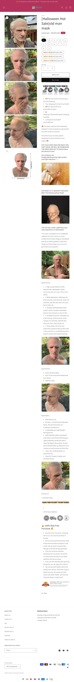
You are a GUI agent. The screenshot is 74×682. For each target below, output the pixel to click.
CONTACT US (8, 619)
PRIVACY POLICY (9, 627)
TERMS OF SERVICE (10, 640)
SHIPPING (7, 635)
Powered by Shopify (19, 673)
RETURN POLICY (9, 631)
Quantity (44, 64)
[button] (4, 8)
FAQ (6, 623)
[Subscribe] (35, 650)
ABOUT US (7, 615)
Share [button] (45, 593)
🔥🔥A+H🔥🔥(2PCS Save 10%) (52, 52)
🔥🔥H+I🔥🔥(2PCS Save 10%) (52, 56)
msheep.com (11, 673)
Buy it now (55, 80)
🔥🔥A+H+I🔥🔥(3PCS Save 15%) (53, 60)
